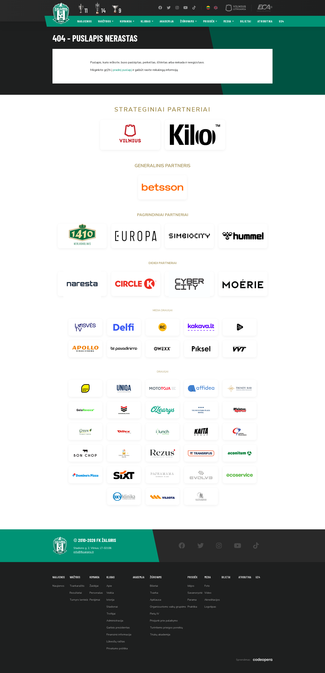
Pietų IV (154, 613)
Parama (192, 600)
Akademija (167, 21)
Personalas (96, 593)
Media (227, 21)
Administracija (114, 620)
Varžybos (104, 21)
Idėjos (191, 586)
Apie (109, 586)
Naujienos (84, 21)
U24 (281, 21)
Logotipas (210, 607)
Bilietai (245, 21)
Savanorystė (195, 593)
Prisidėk (209, 21)
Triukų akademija (160, 634)
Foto (207, 586)
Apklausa (155, 600)
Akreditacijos (212, 600)
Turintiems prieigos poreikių (166, 627)
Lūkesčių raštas (115, 641)
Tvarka (154, 593)
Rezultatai (76, 593)
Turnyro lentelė (79, 600)
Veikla (110, 593)
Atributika (265, 21)
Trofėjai (110, 613)
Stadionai (112, 607)
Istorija (110, 600)
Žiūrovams (187, 21)
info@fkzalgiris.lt (84, 552)
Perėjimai (95, 600)
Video (207, 593)
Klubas (145, 21)
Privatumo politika (117, 648)
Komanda (126, 21)
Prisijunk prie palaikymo (164, 620)
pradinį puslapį (122, 70)
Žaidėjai (94, 586)
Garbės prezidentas (118, 627)
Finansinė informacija (118, 634)
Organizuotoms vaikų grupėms (168, 607)
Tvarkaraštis (77, 586)
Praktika (192, 607)
